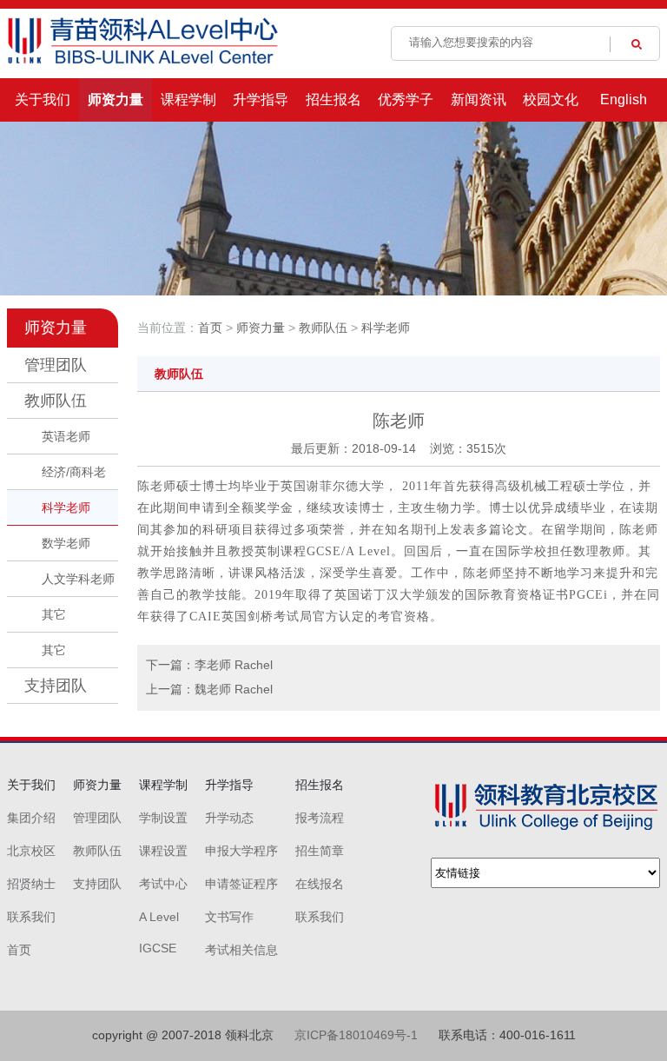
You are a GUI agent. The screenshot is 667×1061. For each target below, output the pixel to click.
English (623, 99)
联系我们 (31, 917)
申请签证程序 (241, 884)
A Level (159, 917)
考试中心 (163, 884)
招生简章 (319, 851)
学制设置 (163, 818)
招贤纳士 (31, 884)
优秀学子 (405, 99)
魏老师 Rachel (234, 689)
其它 (54, 614)
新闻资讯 (478, 99)
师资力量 (115, 99)
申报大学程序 (241, 851)
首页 (210, 328)
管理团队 (55, 365)
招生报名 (333, 99)
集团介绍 (31, 818)
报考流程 (319, 818)
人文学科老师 (78, 579)
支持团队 (55, 685)
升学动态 (229, 818)
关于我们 (42, 99)
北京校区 (31, 851)
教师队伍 (55, 400)
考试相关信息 (241, 950)
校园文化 (550, 99)
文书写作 (229, 917)
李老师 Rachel (234, 665)
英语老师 (66, 436)
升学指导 (260, 99)
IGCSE (157, 948)
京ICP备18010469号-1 (356, 1035)
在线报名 (319, 884)
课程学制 (188, 99)
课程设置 (163, 851)
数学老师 (66, 543)
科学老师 (66, 507)
